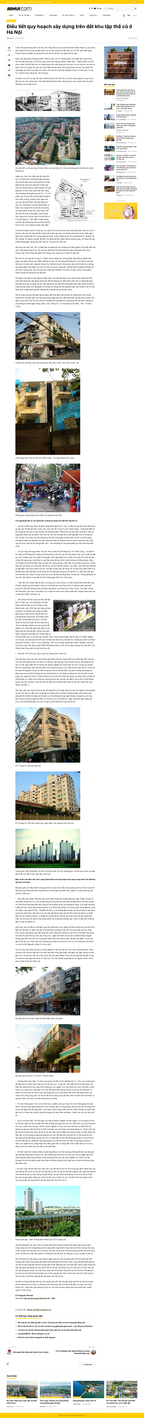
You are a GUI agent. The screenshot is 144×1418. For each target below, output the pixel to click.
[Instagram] (97, 8)
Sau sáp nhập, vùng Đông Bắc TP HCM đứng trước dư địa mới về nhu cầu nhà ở (126, 167)
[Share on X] (9, 60)
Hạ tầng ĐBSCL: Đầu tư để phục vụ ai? (34, 1334)
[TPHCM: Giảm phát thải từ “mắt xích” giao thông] (109, 149)
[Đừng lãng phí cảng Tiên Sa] (88, 1389)
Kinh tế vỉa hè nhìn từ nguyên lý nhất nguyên (36, 1337)
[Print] (9, 75)
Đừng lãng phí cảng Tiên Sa (84, 1401)
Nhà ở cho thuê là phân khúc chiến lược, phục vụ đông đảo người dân (125, 125)
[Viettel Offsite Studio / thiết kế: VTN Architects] (109, 117)
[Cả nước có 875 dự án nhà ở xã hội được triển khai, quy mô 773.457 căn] (109, 157)
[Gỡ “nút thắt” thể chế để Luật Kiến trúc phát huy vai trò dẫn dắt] (121, 1389)
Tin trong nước (122, 142)
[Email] (9, 65)
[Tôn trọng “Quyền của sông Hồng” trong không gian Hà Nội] (55, 1389)
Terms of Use (47, 2)
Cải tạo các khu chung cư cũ (38, 1310)
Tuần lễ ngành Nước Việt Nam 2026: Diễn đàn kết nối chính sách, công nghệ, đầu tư (126, 106)
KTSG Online (77, 1404)
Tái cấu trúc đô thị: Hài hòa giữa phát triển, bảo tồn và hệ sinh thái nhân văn (49, 1330)
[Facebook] (90, 8)
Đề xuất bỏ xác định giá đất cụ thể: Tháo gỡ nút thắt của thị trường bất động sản (51, 1322)
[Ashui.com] (19, 8)
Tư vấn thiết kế (122, 119)
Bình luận (88, 1364)
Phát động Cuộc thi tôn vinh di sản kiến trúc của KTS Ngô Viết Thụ (126, 178)
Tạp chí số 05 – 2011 (39, 1298)
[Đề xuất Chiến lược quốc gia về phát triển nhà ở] (22, 1389)
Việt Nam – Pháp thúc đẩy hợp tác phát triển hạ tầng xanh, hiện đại (126, 138)
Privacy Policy (34, 2)
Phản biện (11, 20)
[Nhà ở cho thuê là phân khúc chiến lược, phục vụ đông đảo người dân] (109, 126)
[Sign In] (124, 15)
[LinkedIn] (100, 8)
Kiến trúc (120, 195)
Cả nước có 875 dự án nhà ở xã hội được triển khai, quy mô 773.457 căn (126, 157)
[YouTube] (95, 8)
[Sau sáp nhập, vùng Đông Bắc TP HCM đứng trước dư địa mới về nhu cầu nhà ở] (109, 168)
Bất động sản (121, 172)
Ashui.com (10, 38)
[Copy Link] (9, 70)
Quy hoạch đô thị (55, 1397)
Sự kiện (120, 111)
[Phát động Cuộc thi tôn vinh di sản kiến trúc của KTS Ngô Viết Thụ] (109, 178)
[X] (92, 8)
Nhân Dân (43, 1406)
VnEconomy (10, 1406)
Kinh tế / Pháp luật (123, 98)
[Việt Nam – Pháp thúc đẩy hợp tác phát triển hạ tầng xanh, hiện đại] (109, 138)
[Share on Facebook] (9, 55)
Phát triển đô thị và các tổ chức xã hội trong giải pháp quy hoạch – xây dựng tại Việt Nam (55, 1326)
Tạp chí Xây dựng (111, 1406)
